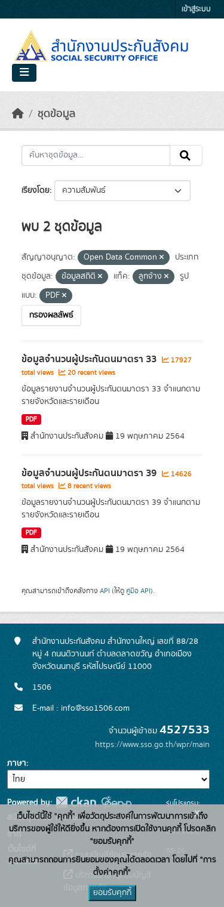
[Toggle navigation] (24, 73)
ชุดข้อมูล (56, 114)
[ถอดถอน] (161, 258)
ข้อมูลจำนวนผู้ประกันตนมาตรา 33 (90, 359)
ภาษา (16, 763)
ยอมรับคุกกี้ (112, 893)
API (105, 590)
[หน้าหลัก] (18, 114)
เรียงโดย (36, 190)
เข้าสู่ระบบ (196, 9)
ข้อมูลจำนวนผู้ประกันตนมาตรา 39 (90, 473)
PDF (31, 419)
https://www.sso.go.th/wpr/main (152, 745)
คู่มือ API (138, 590)
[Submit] (186, 155)
